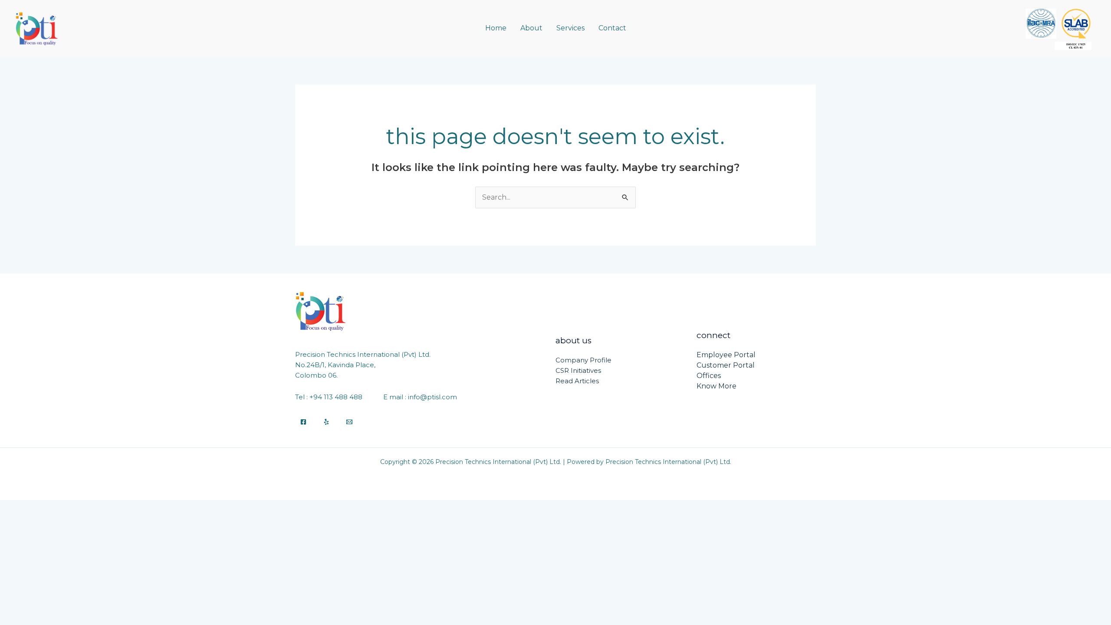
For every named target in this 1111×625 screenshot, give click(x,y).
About (531, 28)
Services (570, 28)
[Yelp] (326, 422)
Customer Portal (726, 365)
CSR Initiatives (578, 370)
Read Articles (577, 381)
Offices (709, 376)
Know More (716, 386)
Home (495, 28)
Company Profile (583, 360)
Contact (612, 28)
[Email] (349, 422)
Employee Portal (726, 355)
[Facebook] (303, 422)
